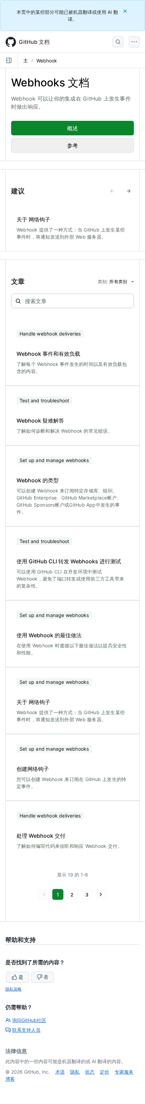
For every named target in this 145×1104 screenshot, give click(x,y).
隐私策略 (13, 989)
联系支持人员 (26, 1030)
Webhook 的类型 (38, 480)
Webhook (46, 60)
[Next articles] (128, 191)
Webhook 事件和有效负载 (48, 353)
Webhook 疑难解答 (40, 420)
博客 (10, 1079)
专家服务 (124, 1072)
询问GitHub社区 (29, 1020)
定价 (104, 1072)
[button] (44, 894)
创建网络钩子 (33, 768)
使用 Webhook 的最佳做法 (49, 635)
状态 (89, 1072)
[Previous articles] (112, 191)
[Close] (125, 11)
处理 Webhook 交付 (41, 835)
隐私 (75, 1072)
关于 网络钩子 (33, 219)
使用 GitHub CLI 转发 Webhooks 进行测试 (69, 561)
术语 (60, 1072)
